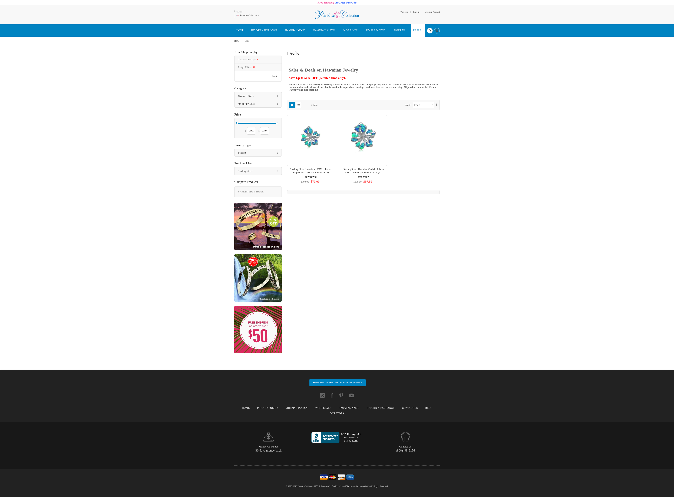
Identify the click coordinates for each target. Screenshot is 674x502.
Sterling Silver (260, 171)
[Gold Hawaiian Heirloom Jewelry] (258, 228)
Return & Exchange (380, 408)
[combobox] (430, 30)
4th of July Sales (260, 103)
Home (237, 41)
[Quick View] (310, 140)
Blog (428, 408)
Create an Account (432, 12)
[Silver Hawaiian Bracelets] (258, 279)
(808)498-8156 (405, 450)
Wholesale (323, 408)
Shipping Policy (297, 408)
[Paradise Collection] (337, 14)
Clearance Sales (260, 96)
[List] (299, 105)
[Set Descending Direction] (436, 105)
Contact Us (410, 408)
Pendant (260, 152)
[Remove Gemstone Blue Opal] (257, 59)
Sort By (408, 105)
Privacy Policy (267, 408)
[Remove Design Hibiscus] (254, 67)
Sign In (416, 12)
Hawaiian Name (349, 408)
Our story (337, 413)
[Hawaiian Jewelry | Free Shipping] (258, 331)
